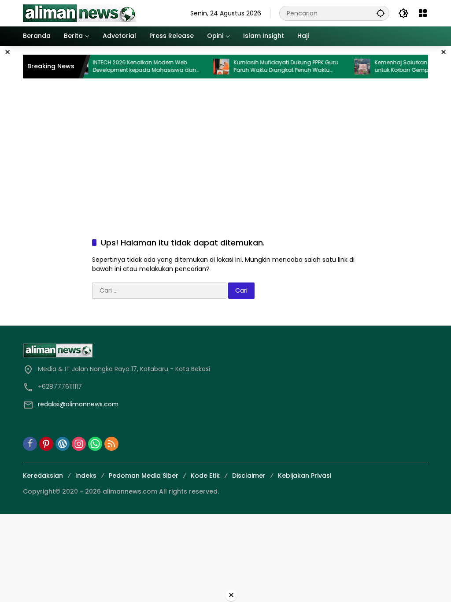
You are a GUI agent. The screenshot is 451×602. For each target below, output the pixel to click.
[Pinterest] (46, 444)
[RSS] (111, 444)
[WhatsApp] (95, 444)
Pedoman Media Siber (143, 475)
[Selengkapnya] (122, 350)
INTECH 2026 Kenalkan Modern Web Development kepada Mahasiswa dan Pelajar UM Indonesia (136, 66)
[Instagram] (79, 444)
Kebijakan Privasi (304, 475)
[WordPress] (62, 444)
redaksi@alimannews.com (78, 404)
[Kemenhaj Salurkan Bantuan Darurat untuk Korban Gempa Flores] (354, 66)
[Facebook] (30, 444)
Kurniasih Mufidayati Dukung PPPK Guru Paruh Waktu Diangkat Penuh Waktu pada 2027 (278, 66)
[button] (380, 13)
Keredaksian (43, 475)
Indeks (85, 475)
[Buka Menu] (423, 13)
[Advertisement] (225, 149)
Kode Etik (205, 475)
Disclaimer (249, 475)
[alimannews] (79, 12)
